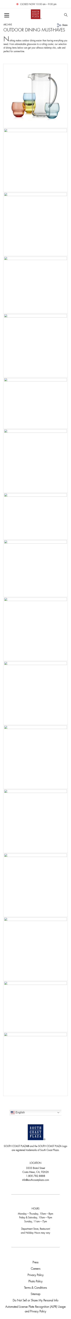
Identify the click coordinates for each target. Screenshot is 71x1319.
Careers (35, 1268)
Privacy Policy (36, 1275)
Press (35, 1262)
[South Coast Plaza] (36, 14)
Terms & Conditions (35, 1287)
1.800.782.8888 (35, 1176)
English (20, 1112)
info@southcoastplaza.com (35, 1180)
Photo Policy (35, 1281)
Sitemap (35, 1294)
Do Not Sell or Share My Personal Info (35, 1300)
